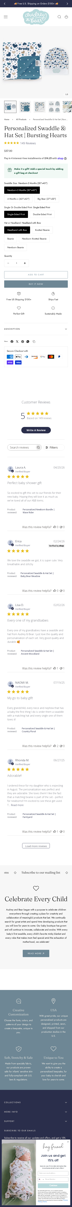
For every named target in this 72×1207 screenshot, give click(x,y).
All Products (21, 119)
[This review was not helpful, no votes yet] (61, 527)
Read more (17, 805)
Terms (45, 1201)
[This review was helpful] (54, 746)
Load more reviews (36, 846)
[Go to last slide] (4, 3)
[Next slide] (67, 3)
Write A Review (36, 430)
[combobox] (41, 1179)
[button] (6, 17)
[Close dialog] (68, 1141)
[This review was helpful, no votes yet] (54, 527)
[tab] (10, 107)
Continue (53, 1186)
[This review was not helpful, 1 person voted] (61, 668)
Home (6, 119)
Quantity (8, 256)
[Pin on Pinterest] (22, 341)
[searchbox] (21, 447)
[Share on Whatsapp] (28, 341)
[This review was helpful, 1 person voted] (54, 668)
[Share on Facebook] (12, 341)
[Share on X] (17, 341)
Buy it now (36, 284)
